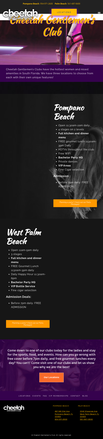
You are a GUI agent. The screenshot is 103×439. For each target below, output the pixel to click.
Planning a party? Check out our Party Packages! (75, 203)
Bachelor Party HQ (70, 157)
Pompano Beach (68, 111)
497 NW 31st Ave (62, 411)
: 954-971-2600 (46, 3)
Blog (85, 396)
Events (37, 396)
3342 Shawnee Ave (88, 411)
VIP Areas (64, 165)
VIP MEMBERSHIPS (58, 396)
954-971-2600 (61, 419)
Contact (75, 396)
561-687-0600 (86, 419)
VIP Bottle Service (23, 286)
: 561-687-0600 (67, 3)
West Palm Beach (23, 236)
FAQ (45, 396)
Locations (24, 396)
